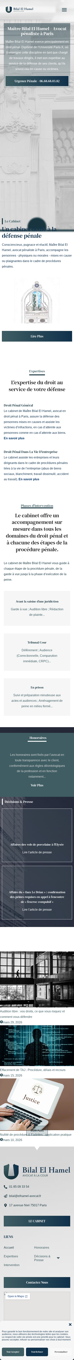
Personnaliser (61, 1352)
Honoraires (41, 1247)
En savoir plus (14, 438)
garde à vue (12, 574)
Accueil (9, 1247)
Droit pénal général (18, 405)
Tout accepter (12, 1352)
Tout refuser (37, 1352)
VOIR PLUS (37, 1130)
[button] (70, 1324)
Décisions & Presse (19, 801)
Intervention (12, 1265)
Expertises (11, 1256)
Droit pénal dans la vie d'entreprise (30, 451)
